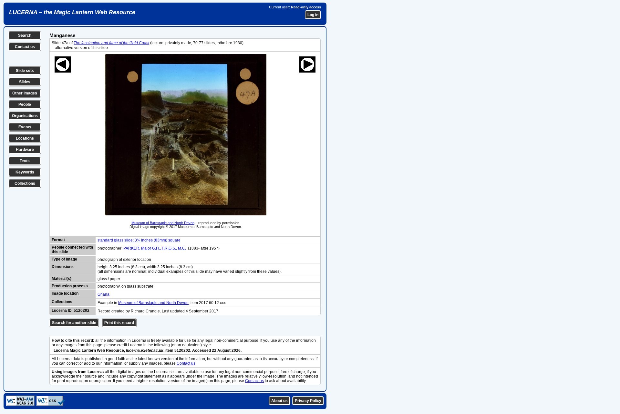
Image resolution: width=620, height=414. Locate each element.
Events (24, 127)
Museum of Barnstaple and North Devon (162, 223)
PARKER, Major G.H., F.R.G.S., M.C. (154, 248)
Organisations (25, 115)
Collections (25, 183)
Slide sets (25, 70)
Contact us (25, 46)
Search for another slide (74, 322)
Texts (25, 161)
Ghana (103, 294)
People (24, 104)
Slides (24, 82)
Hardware (25, 149)
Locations (25, 138)
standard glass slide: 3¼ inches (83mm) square (139, 240)
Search (24, 35)
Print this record (119, 322)
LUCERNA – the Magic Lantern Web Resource (72, 12)
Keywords (25, 172)
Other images (24, 93)
